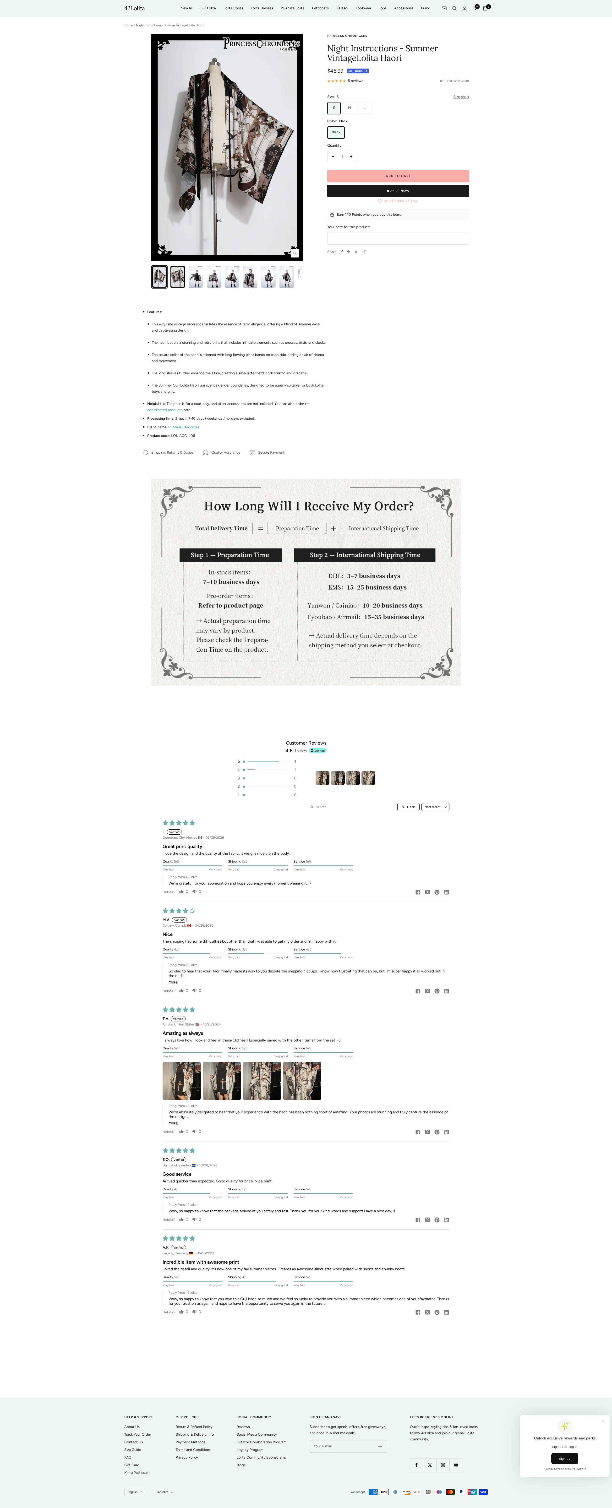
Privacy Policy (187, 1457)
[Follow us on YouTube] (456, 1465)
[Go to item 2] (338, 778)
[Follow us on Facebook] (416, 1465)
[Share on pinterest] (437, 893)
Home (128, 25)
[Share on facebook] (418, 892)
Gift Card (131, 1465)
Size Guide (132, 1450)
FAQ (127, 1457)
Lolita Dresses (262, 8)
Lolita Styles (233, 8)
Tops (383, 8)
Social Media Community (257, 1434)
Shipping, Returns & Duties (172, 452)
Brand (425, 8)
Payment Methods (190, 1442)
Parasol (342, 8)
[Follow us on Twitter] (429, 1465)
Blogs (241, 1465)
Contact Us (133, 1442)
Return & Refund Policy (194, 1427)
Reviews (243, 1427)
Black (336, 132)
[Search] (454, 8)
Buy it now (398, 191)
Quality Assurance (225, 452)
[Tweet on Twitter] (356, 252)
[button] (266, 761)
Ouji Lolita (208, 8)
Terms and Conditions (193, 1450)
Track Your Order (137, 1434)
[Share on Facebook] (342, 252)
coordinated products (164, 410)
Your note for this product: (348, 227)
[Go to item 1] (322, 778)
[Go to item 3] (353, 778)
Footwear (363, 8)
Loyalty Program (250, 1450)
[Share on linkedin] (446, 893)
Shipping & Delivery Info (195, 1434)
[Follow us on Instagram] (442, 1465)
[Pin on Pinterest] (348, 252)
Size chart (461, 97)
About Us (132, 1427)
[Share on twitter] (427, 893)
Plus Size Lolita (292, 8)
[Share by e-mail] (364, 251)
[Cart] (485, 8)
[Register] (380, 1446)
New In (186, 8)
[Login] (464, 8)
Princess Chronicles (347, 36)
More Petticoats (137, 1472)
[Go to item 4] (368, 778)
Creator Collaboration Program (262, 1442)
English (132, 1492)
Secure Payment (271, 452)
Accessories (403, 8)
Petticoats (320, 8)
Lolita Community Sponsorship (261, 1457)
